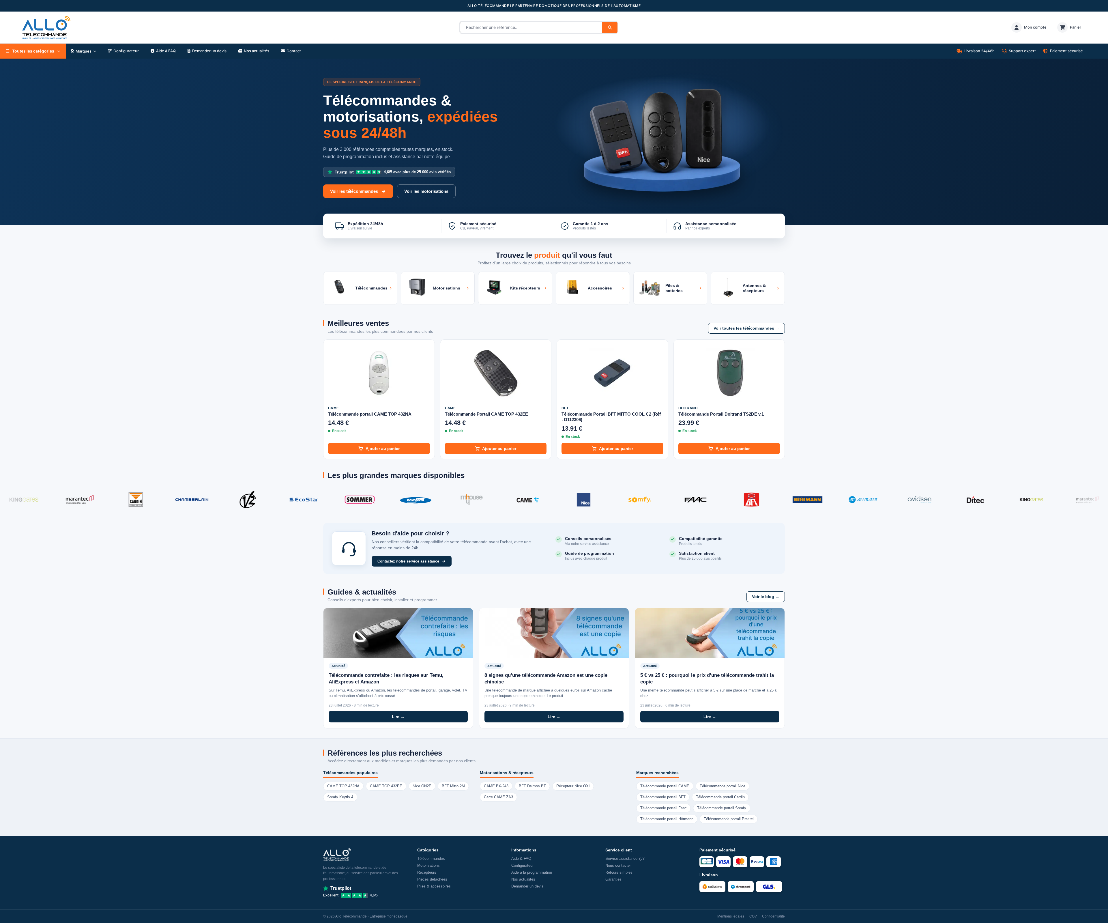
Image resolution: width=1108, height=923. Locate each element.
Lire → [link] (398, 716)
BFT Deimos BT (532, 786)
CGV (753, 916)
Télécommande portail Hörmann (666, 819)
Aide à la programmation (531, 872)
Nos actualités (523, 879)
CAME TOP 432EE (386, 786)
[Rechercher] (609, 27)
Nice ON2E (422, 786)
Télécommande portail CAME (664, 786)
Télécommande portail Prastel (729, 819)
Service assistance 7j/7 (625, 858)
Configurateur (522, 865)
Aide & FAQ (521, 858)
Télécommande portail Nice (722, 786)
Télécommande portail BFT (663, 797)
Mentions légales (730, 916)
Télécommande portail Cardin (720, 797)
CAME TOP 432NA (343, 786)
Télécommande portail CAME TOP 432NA (369, 414)
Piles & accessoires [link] (434, 886)
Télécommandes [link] (431, 858)
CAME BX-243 (496, 786)
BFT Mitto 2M (453, 786)
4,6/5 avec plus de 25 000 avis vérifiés (393, 172)
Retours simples (618, 872)
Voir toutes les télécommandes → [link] (746, 328)
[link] (1029, 27)
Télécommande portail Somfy (721, 808)
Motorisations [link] (428, 865)
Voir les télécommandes (354, 191)
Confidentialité (773, 916)
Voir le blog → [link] (765, 597)
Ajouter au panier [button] (383, 448)
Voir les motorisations (426, 191)
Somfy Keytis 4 (340, 797)
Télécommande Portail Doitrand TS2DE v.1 (721, 414)
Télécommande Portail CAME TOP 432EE (486, 414)
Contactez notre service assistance (408, 561)
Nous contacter (618, 865)
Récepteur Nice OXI (573, 786)
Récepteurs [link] (426, 872)
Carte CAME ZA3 (498, 797)
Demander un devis (527, 886)
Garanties (613, 879)
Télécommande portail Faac (663, 808)
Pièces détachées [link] (432, 879)
